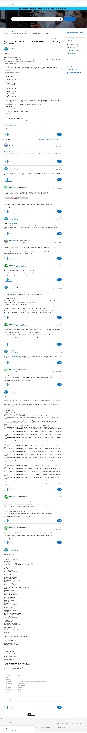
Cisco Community (7, 31)
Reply (59, 134)
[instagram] (76, 723)
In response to (14, 169)
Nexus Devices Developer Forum (74, 72)
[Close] (33, 727)
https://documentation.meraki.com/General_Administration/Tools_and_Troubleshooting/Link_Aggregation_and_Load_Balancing (32, 153)
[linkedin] (67, 723)
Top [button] (3, 718)
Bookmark (69, 32)
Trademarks (48, 727)
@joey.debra (23, 292)
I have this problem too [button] (11, 125)
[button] (5, 134)
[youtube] (71, 723)
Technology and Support (17, 31)
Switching (34, 31)
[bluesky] (80, 723)
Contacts (9, 722)
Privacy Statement (5, 730)
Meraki (10, 128)
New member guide (71, 55)
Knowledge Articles (71, 69)
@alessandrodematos (12, 223)
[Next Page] (34, 714)
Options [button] (81, 32)
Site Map (53, 727)
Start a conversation (70, 19)
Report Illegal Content (61, 727)
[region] (17, 729)
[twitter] (63, 723)
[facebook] (58, 723)
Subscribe (75, 32)
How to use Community (72, 53)
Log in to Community (71, 58)
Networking (27, 31)
